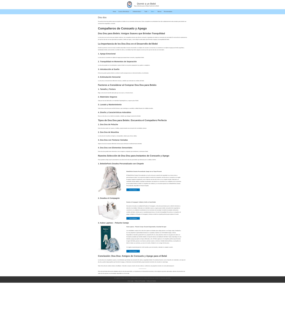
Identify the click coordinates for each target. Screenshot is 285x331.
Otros (152, 11)
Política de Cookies (151, 281)
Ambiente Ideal (137, 11)
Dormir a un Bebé (146, 3)
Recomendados (168, 11)
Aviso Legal (130, 281)
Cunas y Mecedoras (123, 11)
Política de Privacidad (140, 281)
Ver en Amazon (133, 189)
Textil (145, 11)
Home (114, 11)
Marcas (159, 11)
